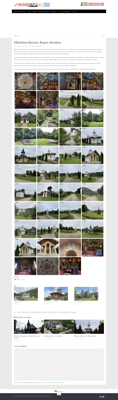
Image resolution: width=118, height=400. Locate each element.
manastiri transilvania (53, 312)
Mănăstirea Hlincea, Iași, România (53, 336)
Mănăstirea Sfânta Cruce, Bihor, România (85, 336)
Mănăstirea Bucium (36, 312)
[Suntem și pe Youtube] (103, 397)
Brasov (16, 36)
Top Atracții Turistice (44, 11)
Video (28, 11)
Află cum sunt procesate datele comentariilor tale (52, 382)
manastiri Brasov (44, 312)
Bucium (19, 312)
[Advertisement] (59, 23)
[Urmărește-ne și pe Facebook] (101, 397)
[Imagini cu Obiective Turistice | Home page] (32, 5)
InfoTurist (53, 11)
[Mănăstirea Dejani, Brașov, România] (58, 294)
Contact (74, 11)
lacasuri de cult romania (26, 312)
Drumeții (34, 11)
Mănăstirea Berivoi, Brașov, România (21, 301)
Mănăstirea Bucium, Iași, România (80, 301)
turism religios (73, 312)
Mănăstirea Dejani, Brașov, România (50, 301)
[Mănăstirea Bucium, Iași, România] (88, 294)
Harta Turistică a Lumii (19, 11)
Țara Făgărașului (66, 312)
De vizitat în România (64, 11)
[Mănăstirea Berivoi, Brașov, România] (28, 294)
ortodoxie (60, 312)
